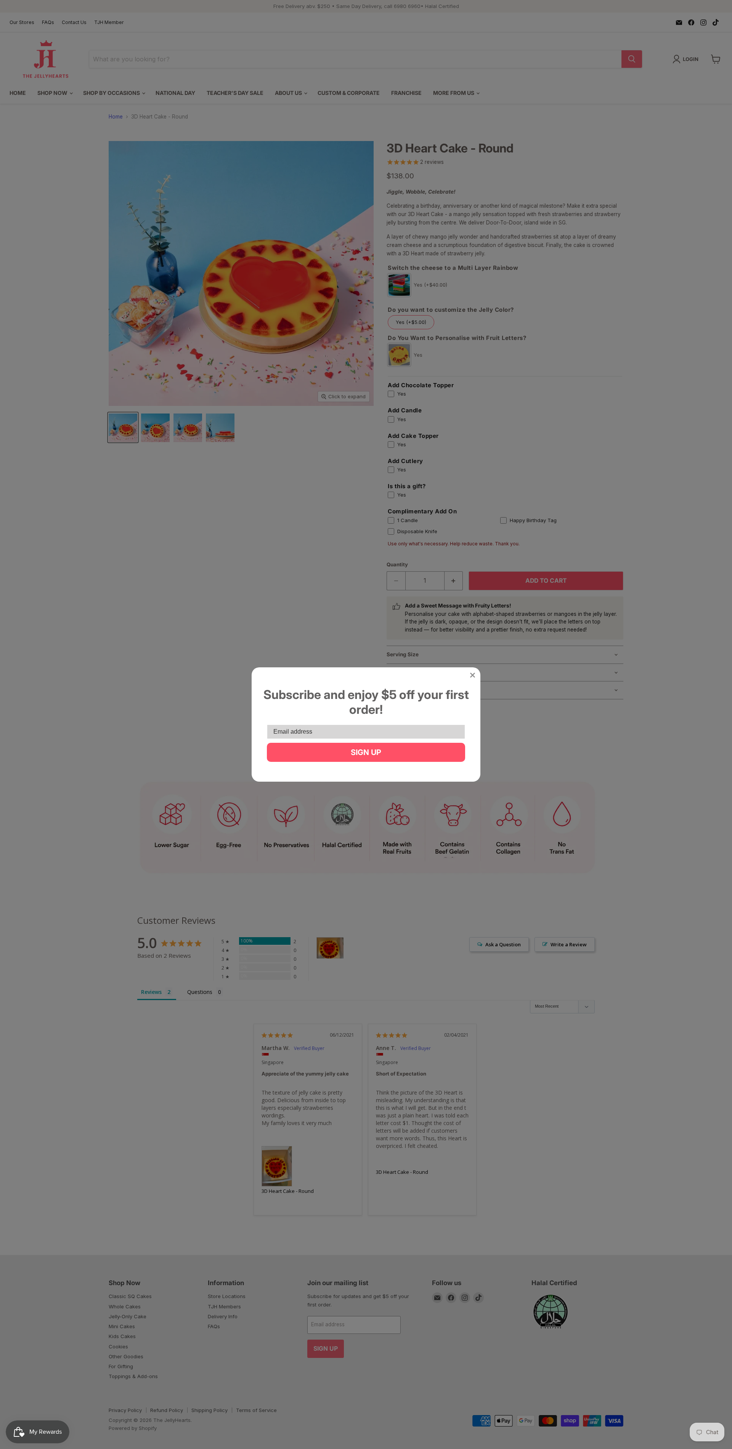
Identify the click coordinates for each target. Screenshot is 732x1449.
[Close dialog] (472, 675)
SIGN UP (366, 752)
